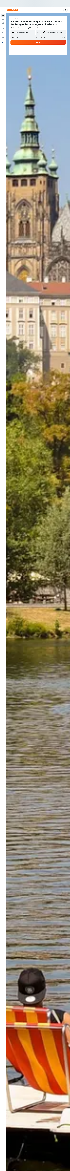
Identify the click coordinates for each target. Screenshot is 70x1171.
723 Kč (46, 21)
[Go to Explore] (3, 28)
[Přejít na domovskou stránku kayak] (12, 10)
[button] (3, 10)
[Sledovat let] (3, 32)
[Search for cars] (3, 23)
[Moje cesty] (3, 37)
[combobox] (40, 28)
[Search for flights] (3, 15)
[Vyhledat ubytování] (3, 19)
